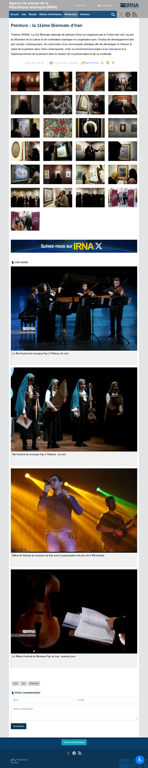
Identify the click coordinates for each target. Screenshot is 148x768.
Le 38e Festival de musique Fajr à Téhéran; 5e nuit (40, 353)
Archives (85, 14)
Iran (24, 14)
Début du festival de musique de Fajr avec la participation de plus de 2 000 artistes (58, 555)
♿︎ (140, 759)
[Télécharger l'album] (102, 63)
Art (23, 683)
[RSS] (135, 15)
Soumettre (18, 726)
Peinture (34, 683)
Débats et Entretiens (50, 14)
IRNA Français (38, 5)
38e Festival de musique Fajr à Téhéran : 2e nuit (39, 454)
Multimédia (71, 14)
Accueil (14, 14)
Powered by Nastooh (19, 761)
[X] (122, 15)
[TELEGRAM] (128, 15)
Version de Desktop (74, 742)
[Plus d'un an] (74, 308)
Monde (32, 14)
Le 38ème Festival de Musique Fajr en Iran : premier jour (43, 656)
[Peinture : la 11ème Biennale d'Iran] (25, 81)
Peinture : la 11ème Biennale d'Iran (46, 25)
